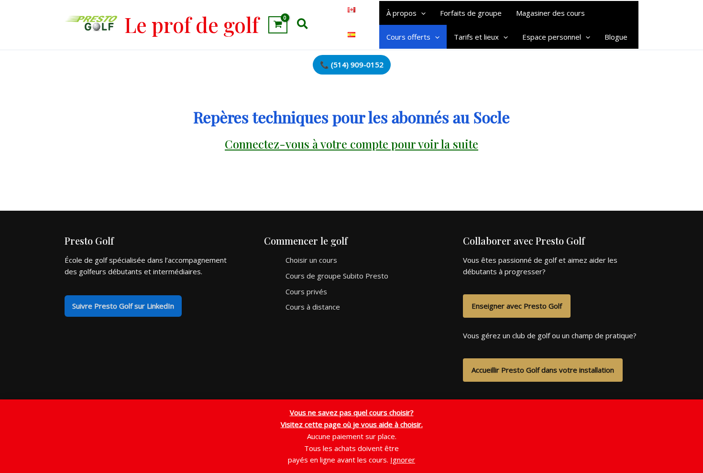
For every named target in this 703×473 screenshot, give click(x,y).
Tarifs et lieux (476, 37)
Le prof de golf (191, 24)
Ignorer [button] (402, 459)
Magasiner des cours (550, 13)
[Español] (351, 32)
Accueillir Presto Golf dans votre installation (543, 370)
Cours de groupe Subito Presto (337, 275)
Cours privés (306, 291)
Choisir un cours (311, 260)
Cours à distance (313, 307)
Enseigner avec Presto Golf (517, 306)
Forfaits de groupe (471, 13)
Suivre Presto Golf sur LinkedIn (123, 306)
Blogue (615, 37)
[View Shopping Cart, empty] (277, 24)
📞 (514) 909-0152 (352, 64)
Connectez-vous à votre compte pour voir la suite (351, 143)
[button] (303, 24)
